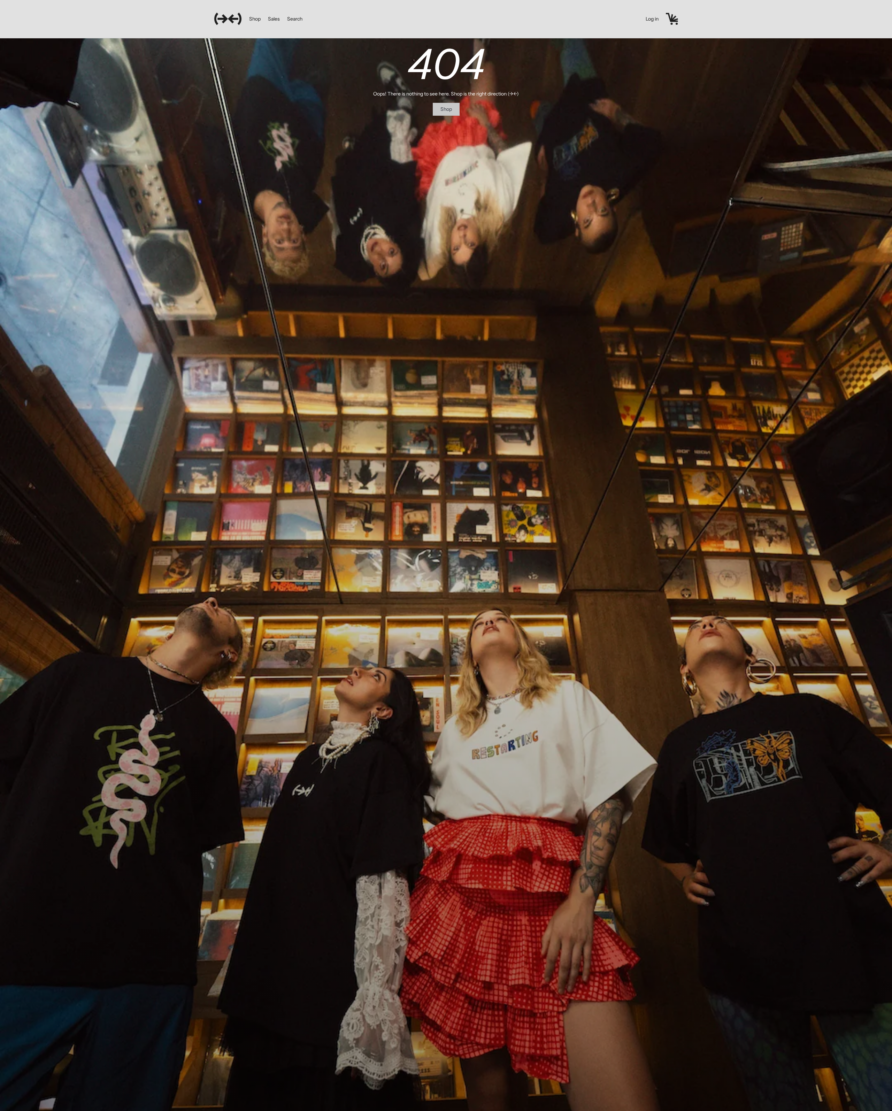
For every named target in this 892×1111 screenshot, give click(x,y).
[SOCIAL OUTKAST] (228, 19)
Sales (274, 19)
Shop (255, 19)
